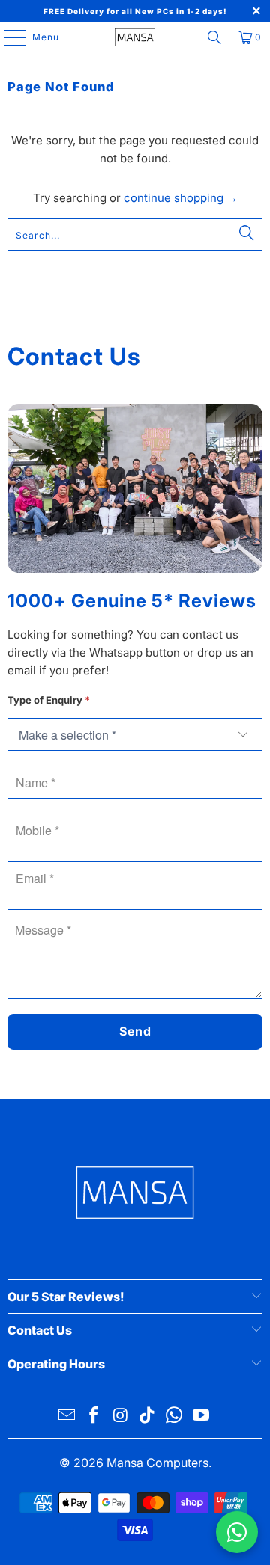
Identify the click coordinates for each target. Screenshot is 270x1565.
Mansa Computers (157, 1462)
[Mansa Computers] (135, 37)
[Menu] (7, 37)
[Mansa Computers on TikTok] (147, 1416)
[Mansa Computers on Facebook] (94, 1416)
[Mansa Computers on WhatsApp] (175, 1416)
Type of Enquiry (49, 700)
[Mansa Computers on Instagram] (121, 1416)
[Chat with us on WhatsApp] (237, 1532)
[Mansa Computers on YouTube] (201, 1416)
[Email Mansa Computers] (67, 1416)
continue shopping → (181, 198)
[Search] (214, 37)
